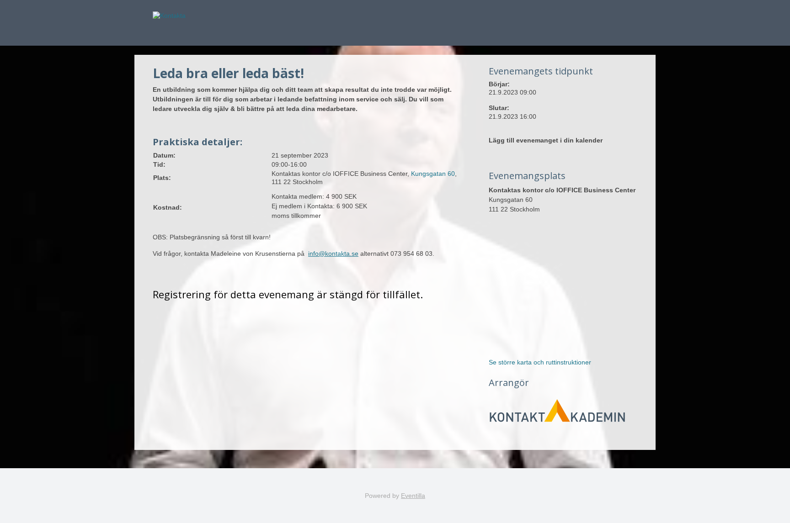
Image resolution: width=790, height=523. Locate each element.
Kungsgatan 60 (433, 173)
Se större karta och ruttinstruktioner (540, 362)
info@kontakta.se (333, 253)
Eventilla (413, 495)
